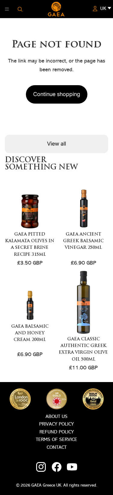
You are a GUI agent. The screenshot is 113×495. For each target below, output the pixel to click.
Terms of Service (56, 439)
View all (56, 143)
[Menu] (7, 9)
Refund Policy (56, 432)
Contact (57, 447)
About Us (56, 416)
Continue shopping (56, 94)
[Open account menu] (95, 8)
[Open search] (20, 9)
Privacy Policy (56, 424)
